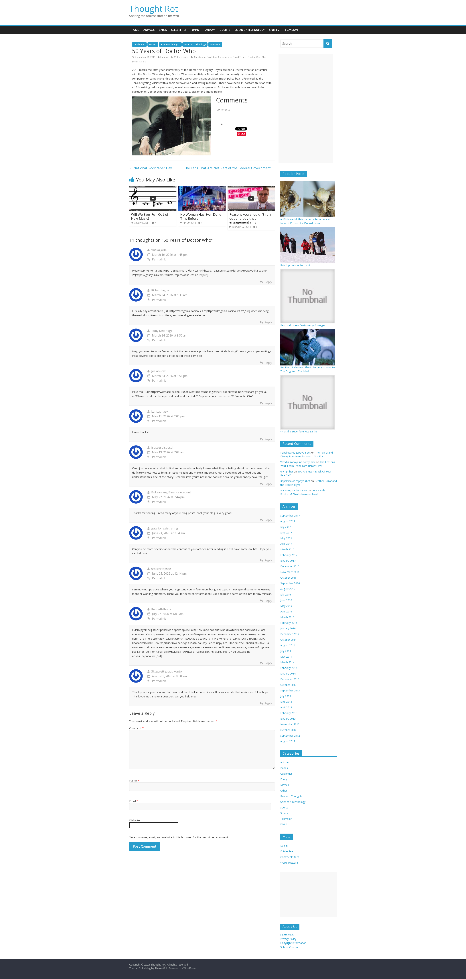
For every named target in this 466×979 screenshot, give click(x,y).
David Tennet (239, 57)
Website (134, 820)
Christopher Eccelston (205, 57)
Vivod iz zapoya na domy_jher (297, 462)
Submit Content (289, 947)
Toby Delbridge (162, 331)
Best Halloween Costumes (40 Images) (303, 325)
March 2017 (287, 549)
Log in (284, 845)
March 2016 (287, 617)
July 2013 (285, 696)
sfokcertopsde (161, 569)
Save (243, 133)
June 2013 (286, 701)
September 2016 (290, 583)
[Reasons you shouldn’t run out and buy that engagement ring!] (251, 188)
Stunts (284, 813)
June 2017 (286, 532)
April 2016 (286, 611)
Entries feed (287, 851)
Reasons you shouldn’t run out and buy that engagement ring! (250, 218)
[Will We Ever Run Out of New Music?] (153, 188)
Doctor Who (254, 57)
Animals (149, 29)
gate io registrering (164, 528)
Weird (283, 824)
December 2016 (289, 566)
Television (290, 29)
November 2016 (289, 572)
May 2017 (286, 538)
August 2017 (287, 521)
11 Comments (180, 57)
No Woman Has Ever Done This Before (200, 216)
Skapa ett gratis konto (166, 671)
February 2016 (288, 622)
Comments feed (289, 857)
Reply (268, 282)
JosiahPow (158, 371)
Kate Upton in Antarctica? (295, 265)
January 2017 (288, 560)
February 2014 (288, 668)
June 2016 (286, 600)
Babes (163, 29)
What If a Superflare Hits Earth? (298, 431)
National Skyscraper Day (150, 168)
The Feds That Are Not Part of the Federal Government (229, 168)
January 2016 (288, 628)
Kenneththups (161, 609)
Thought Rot (153, 8)
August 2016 (287, 589)
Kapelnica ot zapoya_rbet (295, 481)
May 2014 (286, 656)
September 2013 (290, 690)
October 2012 (288, 730)
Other (283, 790)
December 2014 (289, 634)
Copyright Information (293, 943)
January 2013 (288, 718)
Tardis (142, 61)
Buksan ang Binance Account (171, 492)
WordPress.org (289, 862)
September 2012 (290, 735)
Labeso (164, 57)
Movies (153, 44)
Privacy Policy (288, 939)
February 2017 (288, 555)
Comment (136, 728)
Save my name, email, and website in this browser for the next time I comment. (179, 837)
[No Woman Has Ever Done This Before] (202, 188)
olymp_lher (286, 471)
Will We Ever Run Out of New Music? (149, 216)
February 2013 (288, 713)
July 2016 (285, 594)
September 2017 (290, 515)
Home (135, 29)
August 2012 (287, 741)
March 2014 (287, 662)
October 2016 (288, 577)
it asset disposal (162, 448)
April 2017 (286, 543)
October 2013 (288, 685)
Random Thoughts (217, 29)
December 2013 (289, 679)
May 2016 (286, 606)
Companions (224, 57)
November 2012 (289, 724)
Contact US (287, 935)
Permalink (159, 259)
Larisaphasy (159, 412)
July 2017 (285, 527)
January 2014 (288, 673)
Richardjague (160, 290)
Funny (195, 29)
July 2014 (285, 651)
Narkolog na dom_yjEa (293, 490)
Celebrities (178, 29)
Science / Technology (250, 29)
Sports (274, 29)
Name (134, 780)
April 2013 (286, 707)
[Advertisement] (306, 108)
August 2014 (287, 645)
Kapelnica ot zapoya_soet (295, 452)
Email (133, 801)
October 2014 (288, 639)
